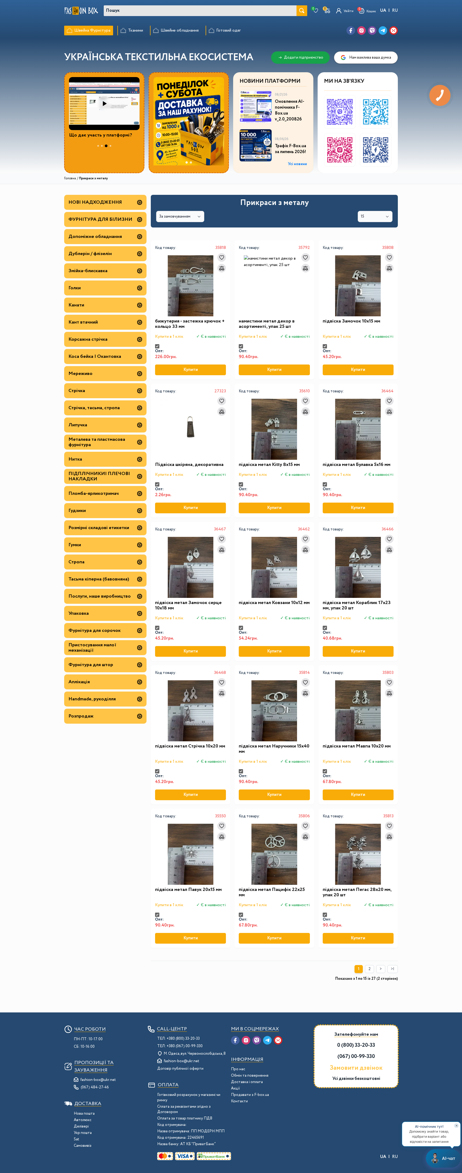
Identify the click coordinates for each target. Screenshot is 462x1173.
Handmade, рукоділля (92, 699)
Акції (235, 1088)
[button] (367, 11)
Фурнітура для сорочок (94, 630)
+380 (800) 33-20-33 (183, 1038)
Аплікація (79, 681)
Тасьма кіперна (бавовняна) (98, 579)
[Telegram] (383, 30)
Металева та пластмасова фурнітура (96, 442)
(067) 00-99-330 (356, 1056)
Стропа (76, 562)
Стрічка (76, 390)
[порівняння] (221, 268)
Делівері (81, 1126)
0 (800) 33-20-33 (356, 1045)
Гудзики (77, 510)
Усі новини (297, 164)
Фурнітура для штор (90, 664)
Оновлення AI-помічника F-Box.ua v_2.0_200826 (289, 110)
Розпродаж (81, 716)
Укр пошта (83, 1133)
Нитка (75, 459)
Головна (70, 178)
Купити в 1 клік (169, 336)
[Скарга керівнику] (393, 30)
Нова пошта (84, 1113)
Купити (190, 370)
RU (395, 10)
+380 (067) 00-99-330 (185, 1046)
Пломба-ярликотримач (93, 493)
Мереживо (80, 373)
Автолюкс (82, 1120)
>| (392, 969)
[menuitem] (88, 30)
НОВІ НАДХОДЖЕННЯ (95, 202)
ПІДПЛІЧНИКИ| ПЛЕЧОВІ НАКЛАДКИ (99, 476)
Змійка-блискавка (87, 270)
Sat (76, 1139)
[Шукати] (302, 10)
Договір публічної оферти (180, 1068)
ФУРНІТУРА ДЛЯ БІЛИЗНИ (100, 219)
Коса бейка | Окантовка (94, 356)
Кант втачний (83, 322)
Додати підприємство (303, 57)
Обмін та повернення (249, 1075)
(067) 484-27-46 (95, 1087)
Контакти (239, 1101)
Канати (76, 305)
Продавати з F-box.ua (250, 1095)
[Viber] (372, 30)
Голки (74, 287)
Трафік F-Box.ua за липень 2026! (290, 149)
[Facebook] (350, 30)
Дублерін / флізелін (90, 253)
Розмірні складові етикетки (98, 527)
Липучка (77, 425)
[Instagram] (361, 30)
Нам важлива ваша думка (370, 57)
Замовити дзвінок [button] (356, 1068)
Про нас (238, 1069)
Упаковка (78, 613)
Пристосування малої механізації (92, 647)
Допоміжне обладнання (95, 236)
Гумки (74, 544)
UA (383, 10)
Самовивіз (82, 1145)
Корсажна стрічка (87, 339)
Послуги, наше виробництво (99, 596)
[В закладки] (221, 257)
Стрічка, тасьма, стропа (94, 407)
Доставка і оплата (247, 1082)
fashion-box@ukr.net (98, 1080)
